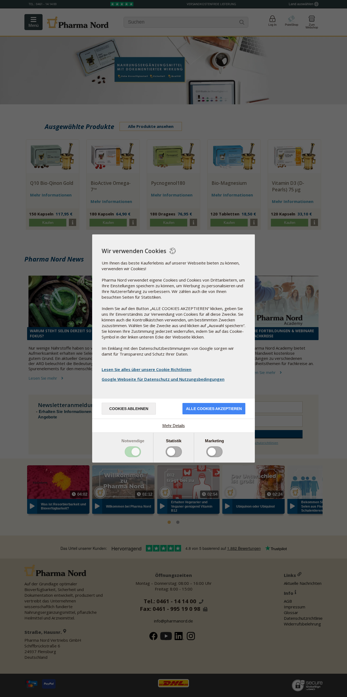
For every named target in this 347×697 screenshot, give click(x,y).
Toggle (133, 451)
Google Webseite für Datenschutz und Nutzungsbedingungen (163, 379)
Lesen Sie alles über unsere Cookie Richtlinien (146, 369)
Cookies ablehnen (128, 408)
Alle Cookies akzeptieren (214, 408)
